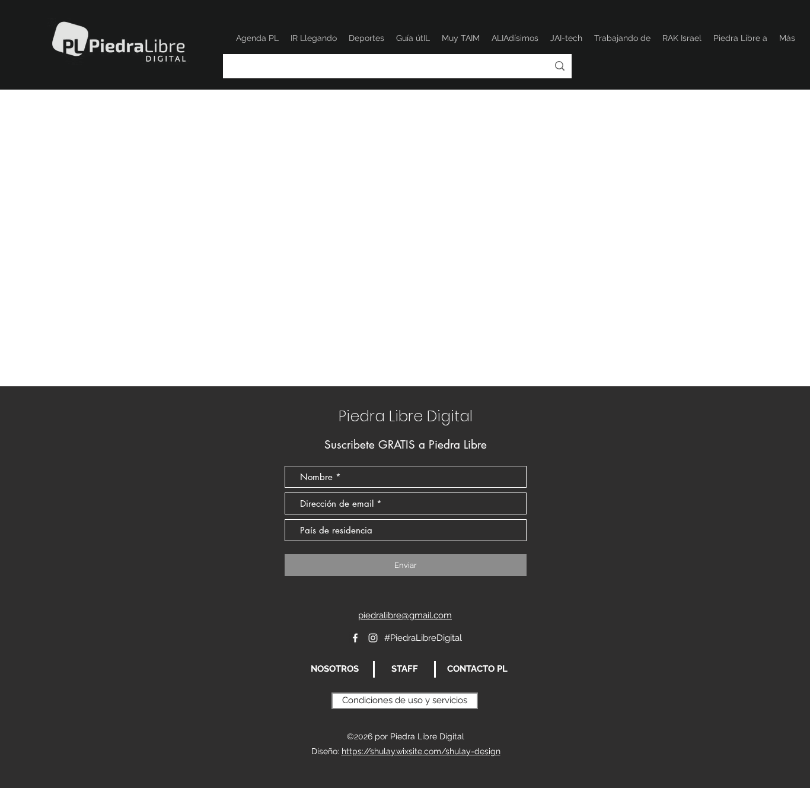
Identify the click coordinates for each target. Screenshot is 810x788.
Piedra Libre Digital (406, 416)
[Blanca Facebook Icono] (355, 638)
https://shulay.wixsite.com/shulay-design (421, 751)
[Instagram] (373, 638)
